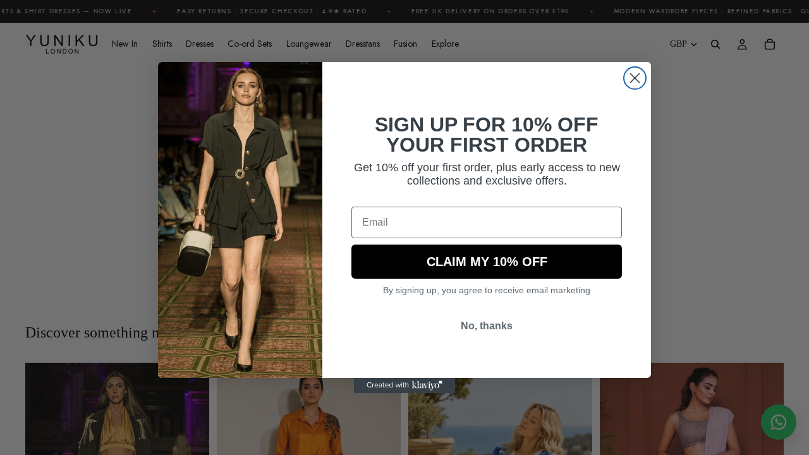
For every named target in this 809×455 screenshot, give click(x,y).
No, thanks (487, 325)
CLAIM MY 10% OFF (487, 262)
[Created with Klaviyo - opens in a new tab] (404, 385)
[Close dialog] (635, 78)
